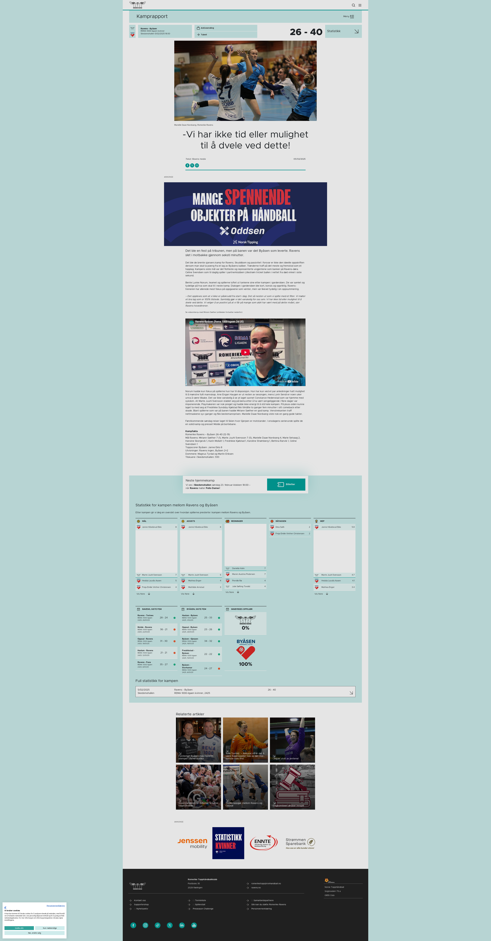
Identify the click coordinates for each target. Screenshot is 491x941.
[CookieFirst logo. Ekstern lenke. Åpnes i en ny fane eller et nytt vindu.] (5, 908)
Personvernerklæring (56, 905)
